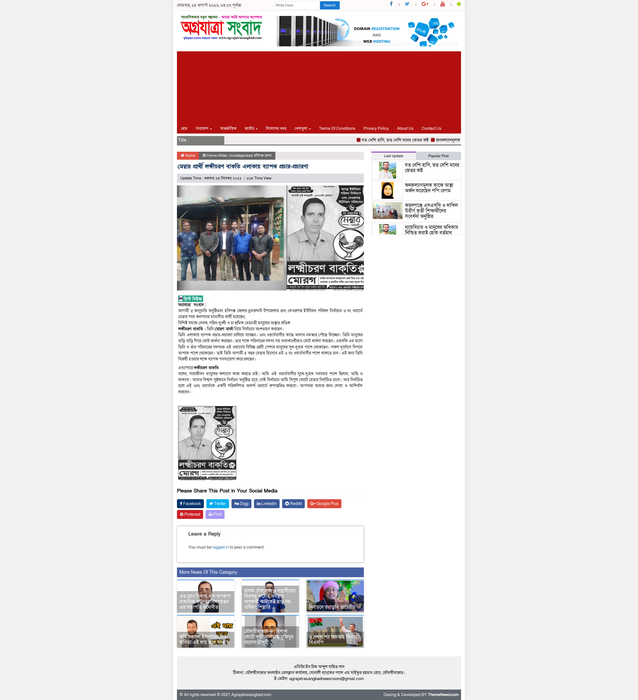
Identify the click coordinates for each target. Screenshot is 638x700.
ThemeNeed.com (443, 695)
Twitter (219, 503)
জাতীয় (250, 128)
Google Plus (327, 503)
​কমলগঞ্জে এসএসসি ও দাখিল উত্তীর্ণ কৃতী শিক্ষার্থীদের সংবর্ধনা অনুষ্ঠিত (431, 211)
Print (217, 514)
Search (329, 5)
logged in (220, 547)
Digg (243, 503)
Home (189, 155)
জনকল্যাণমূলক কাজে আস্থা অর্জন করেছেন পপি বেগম (429, 188)
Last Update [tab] (393, 156)
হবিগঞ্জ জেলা (263, 155)
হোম (184, 128)
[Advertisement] (319, 86)
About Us (405, 128)
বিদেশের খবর (276, 128)
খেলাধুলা (301, 128)
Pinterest (191, 514)
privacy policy (376, 128)
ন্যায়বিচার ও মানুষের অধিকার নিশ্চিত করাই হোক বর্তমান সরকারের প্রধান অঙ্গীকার (431, 233)
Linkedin (268, 503)
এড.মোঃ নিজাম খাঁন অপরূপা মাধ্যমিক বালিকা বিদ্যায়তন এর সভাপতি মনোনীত (205, 602)
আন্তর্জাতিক (228, 128)
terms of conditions (337, 128)
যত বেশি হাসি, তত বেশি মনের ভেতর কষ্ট (380, 140)
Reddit (295, 503)
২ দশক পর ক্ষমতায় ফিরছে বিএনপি (333, 640)
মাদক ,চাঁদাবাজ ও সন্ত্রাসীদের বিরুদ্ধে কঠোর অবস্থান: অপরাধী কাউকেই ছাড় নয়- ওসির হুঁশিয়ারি (270, 599)
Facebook (191, 503)
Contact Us (431, 128)
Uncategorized (240, 155)
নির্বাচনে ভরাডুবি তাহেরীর (332, 607)
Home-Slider (217, 155)
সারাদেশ (202, 128)
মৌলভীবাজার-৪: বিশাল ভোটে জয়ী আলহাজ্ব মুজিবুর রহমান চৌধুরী (268, 637)
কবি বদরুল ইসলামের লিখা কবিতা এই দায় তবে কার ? (203, 640)
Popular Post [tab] (438, 156)
